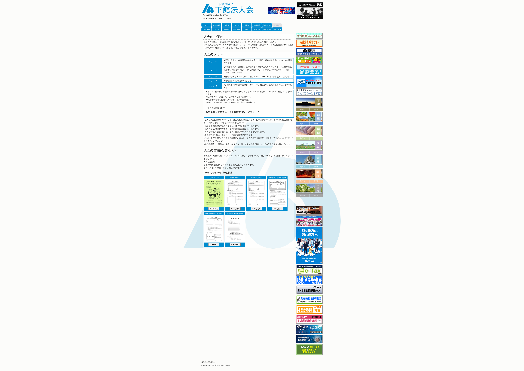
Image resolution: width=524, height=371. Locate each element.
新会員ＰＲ (277, 29)
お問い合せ (206, 29)
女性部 (237, 25)
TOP (206, 25)
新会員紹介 (267, 29)
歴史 (246, 29)
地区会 (302, 109)
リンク (216, 29)
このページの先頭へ (208, 362)
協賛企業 (257, 29)
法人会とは (267, 25)
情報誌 (247, 25)
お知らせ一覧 (236, 29)
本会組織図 (216, 25)
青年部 (226, 25)
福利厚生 (227, 29)
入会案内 (277, 25)
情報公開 (257, 25)
